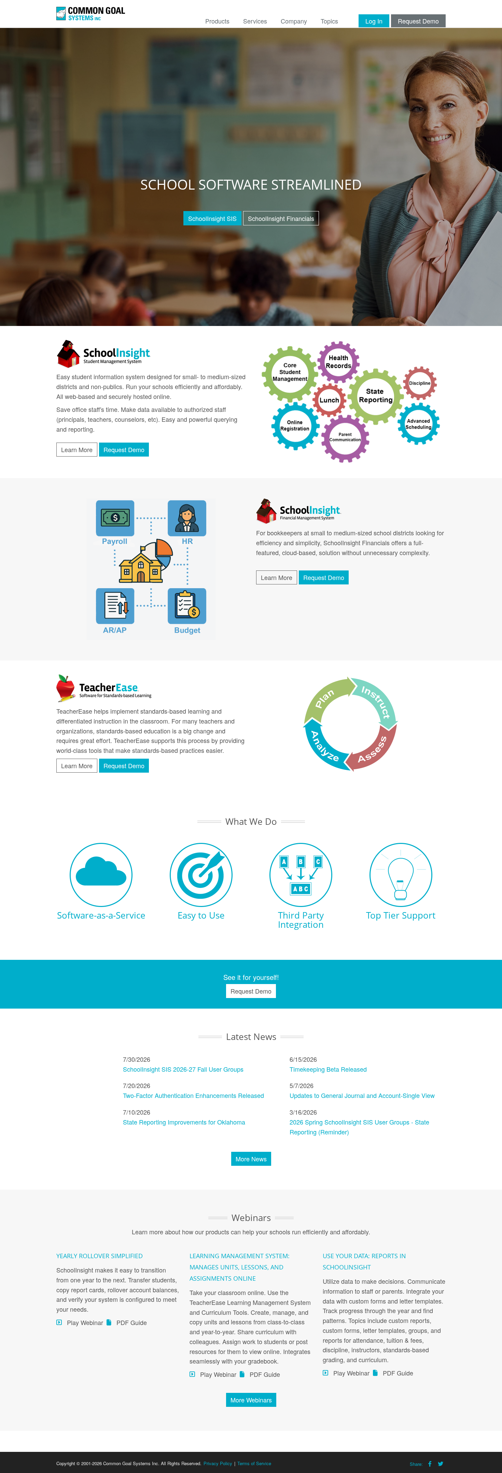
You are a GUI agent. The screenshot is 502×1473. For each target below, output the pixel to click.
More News (251, 1158)
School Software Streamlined (251, 184)
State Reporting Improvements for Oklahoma (184, 1121)
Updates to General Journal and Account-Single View (362, 1095)
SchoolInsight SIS (212, 218)
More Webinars (251, 1399)
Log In (373, 20)
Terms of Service (254, 1463)
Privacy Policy (218, 1463)
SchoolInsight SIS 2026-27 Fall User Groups (183, 1069)
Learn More (77, 449)
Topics (329, 20)
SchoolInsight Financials (281, 218)
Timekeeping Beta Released (328, 1069)
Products (217, 20)
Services (255, 20)
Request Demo (418, 20)
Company (294, 20)
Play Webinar (85, 1322)
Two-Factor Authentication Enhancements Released (193, 1095)
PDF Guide (131, 1322)
